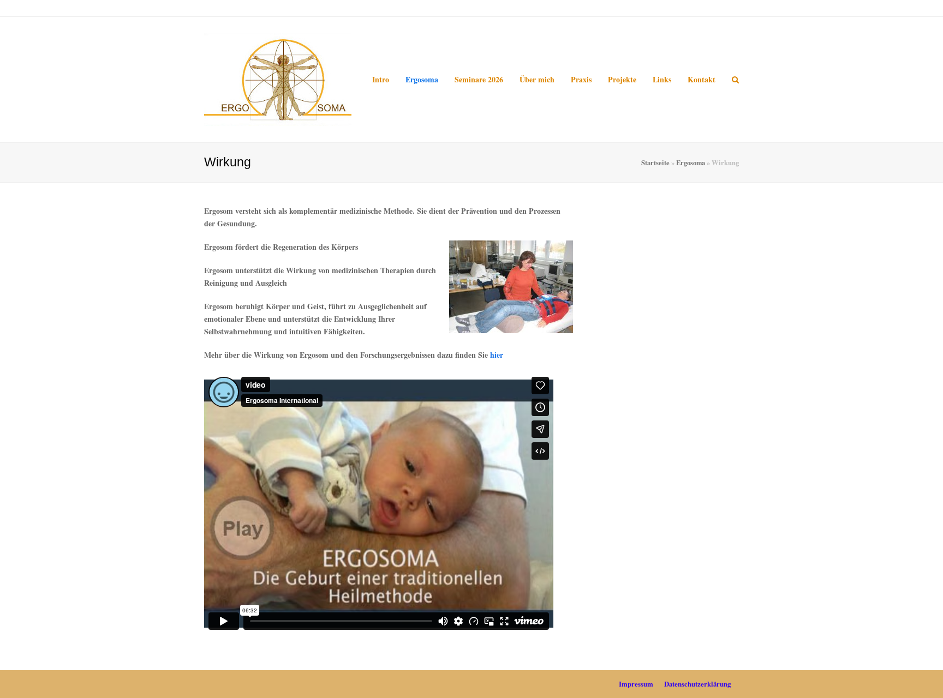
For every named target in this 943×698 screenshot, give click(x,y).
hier (496, 354)
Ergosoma (690, 162)
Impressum (636, 684)
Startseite (655, 162)
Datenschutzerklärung (697, 684)
